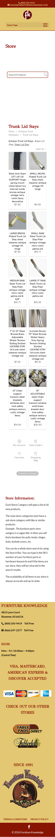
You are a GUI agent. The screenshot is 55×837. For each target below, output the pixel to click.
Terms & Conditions (15, 819)
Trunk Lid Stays (30, 134)
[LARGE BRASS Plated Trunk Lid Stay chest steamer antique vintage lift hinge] (17, 221)
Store (11, 131)
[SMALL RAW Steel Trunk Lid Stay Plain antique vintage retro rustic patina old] (37, 221)
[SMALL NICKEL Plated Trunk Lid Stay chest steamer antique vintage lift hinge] (37, 161)
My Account (19, 445)
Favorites (19, 457)
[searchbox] (27, 75)
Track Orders (35, 445)
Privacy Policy (40, 819)
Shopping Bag (36, 459)
